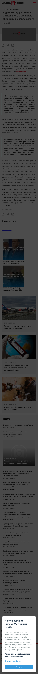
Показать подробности (13, 661)
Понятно (19, 667)
